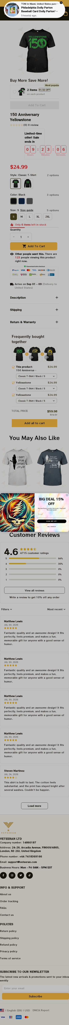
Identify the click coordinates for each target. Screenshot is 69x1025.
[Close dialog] (67, 495)
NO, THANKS (52, 526)
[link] (12, 10)
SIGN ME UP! (51, 521)
